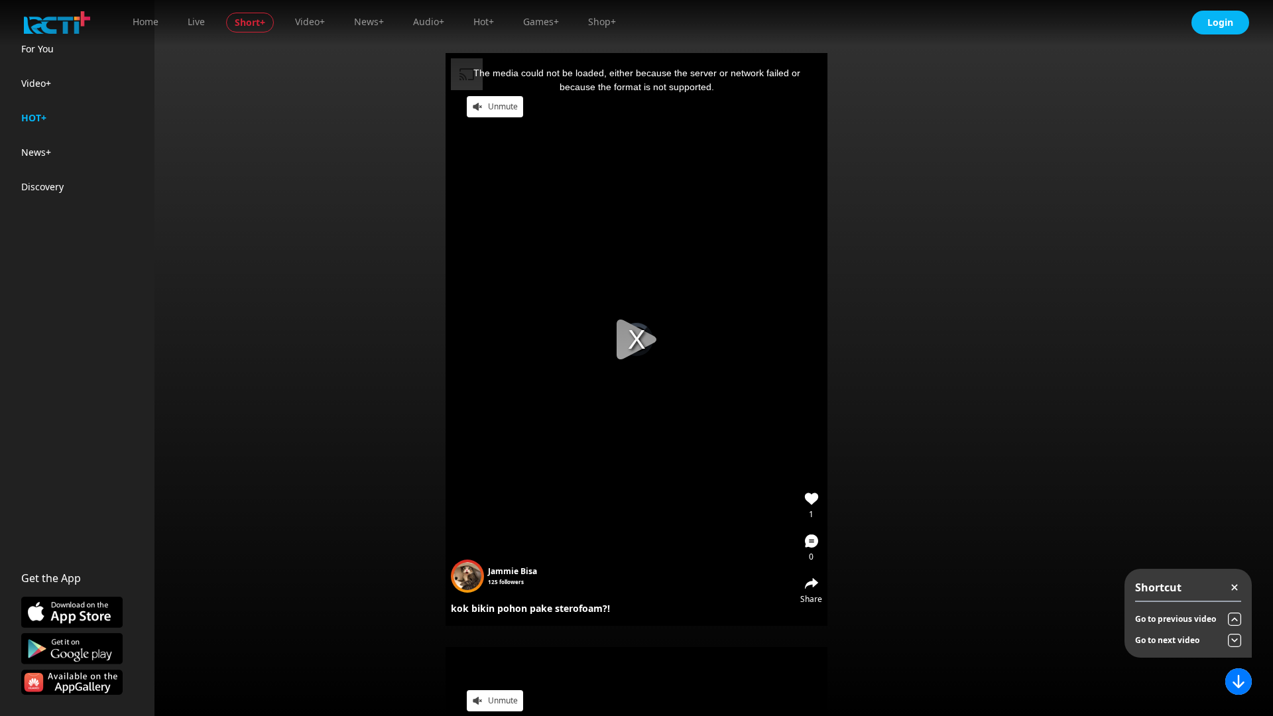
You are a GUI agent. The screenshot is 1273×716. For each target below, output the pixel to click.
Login (1220, 22)
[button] (811, 547)
